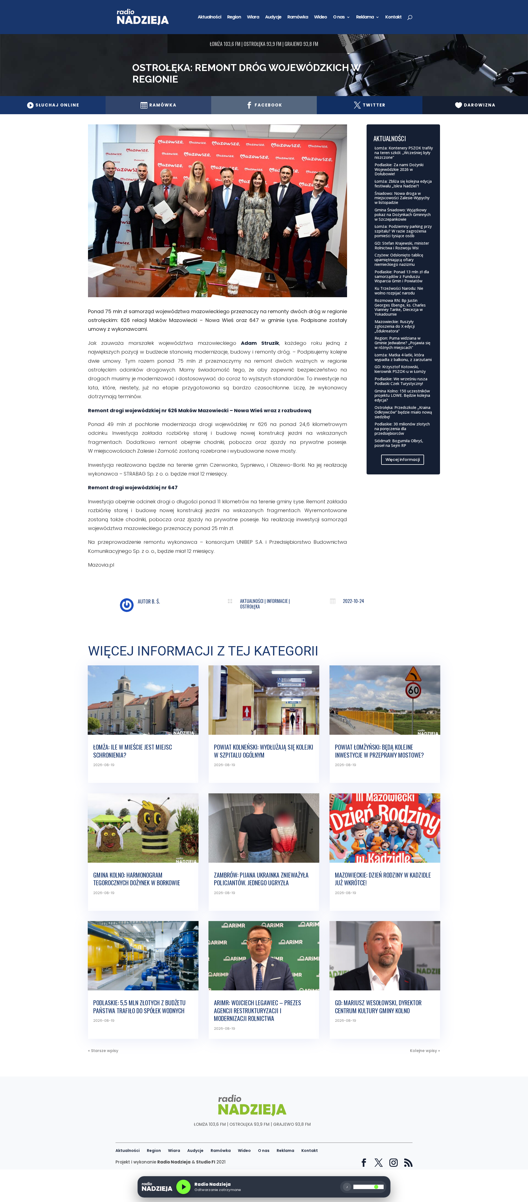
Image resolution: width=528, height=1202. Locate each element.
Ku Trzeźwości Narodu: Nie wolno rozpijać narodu (399, 291)
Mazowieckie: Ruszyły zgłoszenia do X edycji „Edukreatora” (395, 326)
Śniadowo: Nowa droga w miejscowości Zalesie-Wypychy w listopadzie (402, 198)
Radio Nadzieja (174, 1162)
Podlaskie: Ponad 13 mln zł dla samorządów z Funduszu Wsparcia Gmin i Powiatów (402, 276)
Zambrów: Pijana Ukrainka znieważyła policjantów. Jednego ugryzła (261, 878)
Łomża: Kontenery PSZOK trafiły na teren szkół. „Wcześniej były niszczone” (404, 152)
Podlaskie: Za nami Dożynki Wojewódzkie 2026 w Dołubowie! (399, 169)
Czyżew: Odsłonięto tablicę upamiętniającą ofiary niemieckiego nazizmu (399, 259)
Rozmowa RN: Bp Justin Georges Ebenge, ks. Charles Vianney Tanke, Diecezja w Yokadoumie (400, 307)
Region (234, 17)
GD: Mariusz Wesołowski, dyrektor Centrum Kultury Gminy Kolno (378, 1006)
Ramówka (297, 17)
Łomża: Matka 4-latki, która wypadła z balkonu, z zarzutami (403, 357)
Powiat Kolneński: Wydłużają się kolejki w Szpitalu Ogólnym (263, 750)
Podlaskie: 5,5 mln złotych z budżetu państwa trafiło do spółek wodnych (139, 1006)
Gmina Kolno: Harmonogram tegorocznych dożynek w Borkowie (136, 878)
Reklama (365, 17)
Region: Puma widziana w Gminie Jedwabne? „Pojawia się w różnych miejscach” (402, 342)
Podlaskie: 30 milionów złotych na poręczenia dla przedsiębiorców (402, 428)
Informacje (277, 601)
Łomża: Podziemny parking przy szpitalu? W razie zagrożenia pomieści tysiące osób (403, 231)
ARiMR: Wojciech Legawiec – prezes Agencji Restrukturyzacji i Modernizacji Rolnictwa (257, 1010)
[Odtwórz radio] (183, 1187)
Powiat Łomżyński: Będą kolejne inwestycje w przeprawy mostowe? (379, 750)
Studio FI (205, 1162)
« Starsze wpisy (103, 1050)
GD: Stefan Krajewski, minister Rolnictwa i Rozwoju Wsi (402, 245)
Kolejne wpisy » (425, 1050)
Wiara (253, 17)
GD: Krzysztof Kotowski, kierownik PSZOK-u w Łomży (400, 369)
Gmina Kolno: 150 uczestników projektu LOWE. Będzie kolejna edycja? (402, 395)
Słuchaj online (53, 105)
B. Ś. (156, 601)
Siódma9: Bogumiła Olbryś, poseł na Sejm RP (399, 443)
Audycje (273, 17)
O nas (339, 17)
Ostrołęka (250, 606)
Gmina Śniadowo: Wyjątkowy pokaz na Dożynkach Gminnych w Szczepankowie (403, 214)
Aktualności (209, 17)
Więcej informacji (403, 459)
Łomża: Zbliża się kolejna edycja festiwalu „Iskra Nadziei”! (403, 184)
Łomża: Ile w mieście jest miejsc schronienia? (132, 750)
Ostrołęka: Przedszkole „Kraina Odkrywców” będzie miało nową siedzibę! (403, 412)
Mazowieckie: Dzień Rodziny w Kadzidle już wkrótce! (383, 878)
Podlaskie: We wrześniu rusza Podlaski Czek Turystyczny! (401, 381)
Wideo (320, 17)
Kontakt (393, 17)
